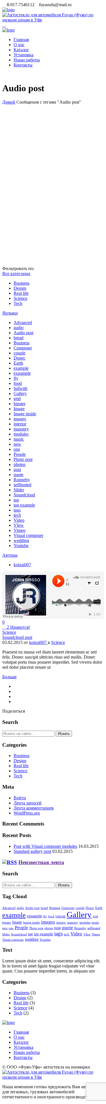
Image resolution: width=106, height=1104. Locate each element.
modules (21, 434)
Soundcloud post (17, 637)
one (17, 449)
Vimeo (19, 530)
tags (17, 510)
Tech (18, 303)
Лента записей (28, 802)
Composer (23, 347)
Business (21, 283)
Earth (18, 363)
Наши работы (27, 59)
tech (17, 515)
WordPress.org (27, 813)
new (17, 444)
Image (19, 408)
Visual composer (28, 535)
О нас (19, 44)
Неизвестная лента (41, 862)
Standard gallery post (32, 851)
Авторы (10, 555)
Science (20, 298)
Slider (19, 489)
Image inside (25, 413)
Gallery (20, 393)
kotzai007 (22, 564)
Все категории (16, 273)
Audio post (23, 332)
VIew (19, 525)
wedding (21, 540)
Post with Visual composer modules (45, 846)
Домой (8, 102)
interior (20, 423)
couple (19, 353)
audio (18, 327)
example (21, 368)
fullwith (20, 388)
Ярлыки (10, 313)
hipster (19, 403)
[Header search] (4, 25)
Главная (21, 39)
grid (17, 398)
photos (19, 464)
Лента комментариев (34, 808)
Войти (20, 797)
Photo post (23, 459)
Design (20, 288)
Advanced (23, 322)
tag (16, 500)
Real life (21, 293)
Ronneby (22, 479)
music (19, 439)
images (20, 418)
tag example (24, 505)
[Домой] (8, 9)
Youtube (21, 545)
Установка (23, 54)
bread (18, 337)
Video (19, 520)
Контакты (23, 65)
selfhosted (22, 484)
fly (16, 378)
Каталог (21, 49)
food (18, 383)
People (20, 454)
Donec (19, 358)
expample (22, 373)
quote (18, 474)
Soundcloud (24, 494)
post (17, 469)
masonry (21, 429)
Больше (9, 676)
